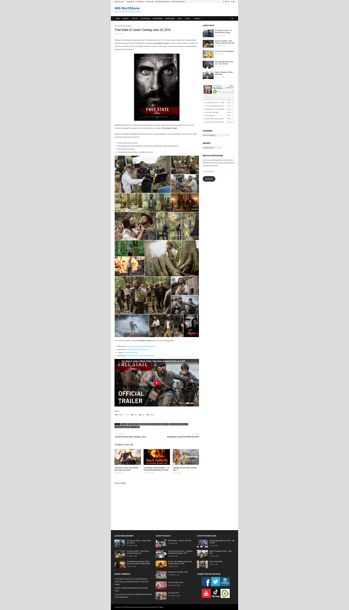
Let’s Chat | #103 (173, 593)
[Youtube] (226, 1)
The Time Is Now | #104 (175, 582)
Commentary (140, 1)
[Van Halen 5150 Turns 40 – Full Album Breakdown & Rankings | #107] (161, 551)
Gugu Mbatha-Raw (155, 424)
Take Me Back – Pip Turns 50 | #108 (179, 541)
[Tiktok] (233, 1)
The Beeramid (131, 1)
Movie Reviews (157, 18)
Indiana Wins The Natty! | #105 (178, 572)
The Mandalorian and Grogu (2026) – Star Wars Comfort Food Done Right (138, 563)
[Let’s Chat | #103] (161, 593)
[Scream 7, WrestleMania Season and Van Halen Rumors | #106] (161, 562)
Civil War (124, 424)
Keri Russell (173, 424)
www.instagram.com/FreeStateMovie (140, 355)
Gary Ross (145, 424)
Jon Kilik (165, 424)
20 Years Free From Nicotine (224, 51)
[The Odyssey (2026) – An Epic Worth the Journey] (208, 31)
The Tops (135, 18)
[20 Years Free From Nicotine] (208, 52)
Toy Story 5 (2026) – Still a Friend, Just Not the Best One (224, 42)
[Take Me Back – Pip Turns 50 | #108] (161, 541)
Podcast (126, 18)
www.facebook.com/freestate (137, 349)
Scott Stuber (135, 427)
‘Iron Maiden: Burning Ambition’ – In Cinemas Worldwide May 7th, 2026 (156, 469)
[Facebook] (224, 1)
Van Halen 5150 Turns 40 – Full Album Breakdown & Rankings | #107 (180, 552)
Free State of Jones (134, 424)
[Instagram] (231, 1)
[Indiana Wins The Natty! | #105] (161, 572)
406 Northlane (127, 8)
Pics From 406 (149, 1)
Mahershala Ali (182, 424)
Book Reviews (170, 18)
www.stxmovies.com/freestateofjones (141, 346)
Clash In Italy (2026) (215, 561)
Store (187, 18)
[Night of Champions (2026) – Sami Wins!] (208, 72)
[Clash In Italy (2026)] (202, 562)
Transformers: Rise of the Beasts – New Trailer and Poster (127, 469)
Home (118, 18)
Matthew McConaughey (122, 427)
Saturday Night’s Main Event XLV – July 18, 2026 (224, 63)
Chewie (117, 588)
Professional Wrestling (178, 1)
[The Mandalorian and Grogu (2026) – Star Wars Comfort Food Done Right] (120, 562)
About (180, 18)
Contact (197, 18)
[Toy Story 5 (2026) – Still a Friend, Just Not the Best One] (208, 41)
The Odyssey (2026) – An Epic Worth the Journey (223, 31)
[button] (143, 174)
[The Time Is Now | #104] (161, 583)
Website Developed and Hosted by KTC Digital (149, 607)
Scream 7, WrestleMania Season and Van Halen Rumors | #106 (180, 563)
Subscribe (209, 179)
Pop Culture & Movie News (162, 1)
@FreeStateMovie (130, 352)
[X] (229, 1)
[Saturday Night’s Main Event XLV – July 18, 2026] (208, 62)
